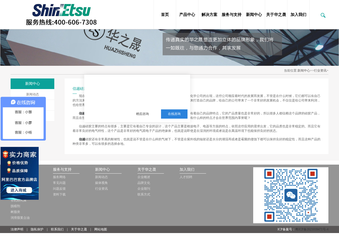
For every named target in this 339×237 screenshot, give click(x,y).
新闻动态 (32, 94)
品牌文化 (143, 183)
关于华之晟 (276, 14)
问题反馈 (59, 188)
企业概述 (143, 177)
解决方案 (209, 14)
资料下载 (59, 194)
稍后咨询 (142, 114)
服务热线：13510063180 (154, 101)
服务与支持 (232, 14)
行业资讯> (321, 70)
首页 (165, 14)
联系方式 (143, 194)
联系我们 (57, 229)
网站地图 (100, 229)
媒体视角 (101, 183)
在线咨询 (174, 114)
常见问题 (59, 183)
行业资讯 (101, 188)
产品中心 (187, 14)
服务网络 (59, 177)
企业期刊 (143, 188)
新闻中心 (254, 14)
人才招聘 (186, 177)
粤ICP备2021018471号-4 (311, 229)
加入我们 (298, 14)
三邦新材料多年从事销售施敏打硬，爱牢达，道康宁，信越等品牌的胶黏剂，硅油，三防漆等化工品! (157, 88)
